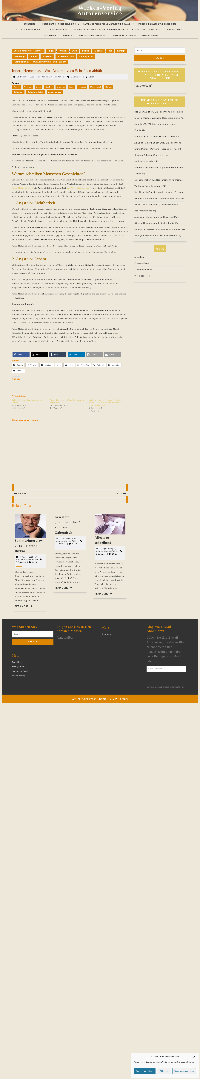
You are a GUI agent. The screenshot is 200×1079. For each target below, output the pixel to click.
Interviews (50, 35)
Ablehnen (164, 1071)
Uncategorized (86, 56)
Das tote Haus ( (142, 136)
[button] (194, 1056)
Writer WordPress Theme (89, 699)
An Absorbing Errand (78, 188)
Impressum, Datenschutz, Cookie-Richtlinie (135, 35)
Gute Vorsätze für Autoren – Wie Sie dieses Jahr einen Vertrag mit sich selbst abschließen (105, 402)
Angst (50, 51)
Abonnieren (157, 680)
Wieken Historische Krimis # (165, 136)
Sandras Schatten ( (144, 155)
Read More (22, 606)
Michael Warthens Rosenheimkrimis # (163, 118)
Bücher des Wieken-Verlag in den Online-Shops (99, 30)
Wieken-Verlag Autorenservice (100, 10)
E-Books (98, 51)
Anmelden (139, 257)
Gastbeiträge (174, 30)
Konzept (121, 51)
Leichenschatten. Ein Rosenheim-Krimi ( (154, 180)
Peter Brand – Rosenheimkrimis (59, 24)
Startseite (29, 24)
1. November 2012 (68, 538)
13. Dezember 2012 (25, 77)
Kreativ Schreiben (57, 30)
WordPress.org (142, 276)
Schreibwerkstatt (66, 56)
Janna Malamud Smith (23, 188)
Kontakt (67, 35)
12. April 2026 (105, 549)
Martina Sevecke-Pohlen (92, 35)
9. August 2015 (26, 557)
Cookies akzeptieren (145, 1071)
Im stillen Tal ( (141, 124)
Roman (33, 56)
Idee (110, 51)
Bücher (85, 51)
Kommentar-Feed (143, 269)
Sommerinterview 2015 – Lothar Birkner (29, 546)
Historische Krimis (30, 30)
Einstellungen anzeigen (184, 1071)
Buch (74, 51)
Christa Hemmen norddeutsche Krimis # (162, 198)
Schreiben (47, 56)
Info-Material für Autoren (146, 30)
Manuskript (19, 56)
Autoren (63, 51)
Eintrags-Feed (141, 263)
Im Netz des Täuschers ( (147, 204)
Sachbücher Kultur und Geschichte (157, 24)
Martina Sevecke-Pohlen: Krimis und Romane (106, 24)
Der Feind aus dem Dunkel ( (148, 167)
